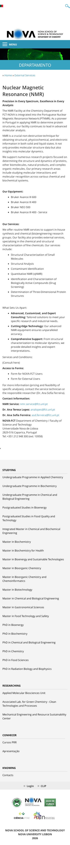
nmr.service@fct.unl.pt (34, 404)
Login (30, 786)
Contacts (7, 775)
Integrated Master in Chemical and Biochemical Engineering (31, 531)
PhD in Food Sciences (15, 660)
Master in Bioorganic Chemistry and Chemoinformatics (24, 579)
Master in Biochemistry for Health (23, 550)
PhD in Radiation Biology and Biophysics (27, 669)
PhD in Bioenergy (13, 625)
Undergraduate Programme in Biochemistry (29, 486)
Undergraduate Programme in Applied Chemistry (32, 477)
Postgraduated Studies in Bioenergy (24, 507)
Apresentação (11, 751)
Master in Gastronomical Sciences (23, 607)
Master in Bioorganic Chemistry (21, 568)
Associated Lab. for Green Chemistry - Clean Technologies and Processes (29, 703)
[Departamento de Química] (35, 34)
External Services (24, 75)
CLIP (43, 786)
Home (8, 75)
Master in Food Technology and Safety (25, 616)
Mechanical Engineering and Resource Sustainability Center (34, 716)
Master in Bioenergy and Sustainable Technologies (33, 559)
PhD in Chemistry (13, 651)
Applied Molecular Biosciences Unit (23, 693)
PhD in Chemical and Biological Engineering (29, 642)
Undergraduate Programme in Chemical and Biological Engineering (29, 496)
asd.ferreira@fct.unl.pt (45, 415)
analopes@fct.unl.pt (43, 409)
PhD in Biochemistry (14, 633)
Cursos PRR (9, 742)
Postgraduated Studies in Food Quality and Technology (28, 518)
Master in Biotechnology (17, 589)
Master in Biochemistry (16, 542)
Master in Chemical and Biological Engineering (30, 598)
